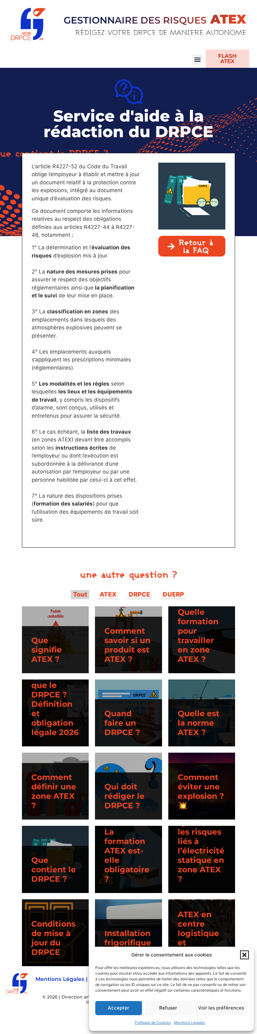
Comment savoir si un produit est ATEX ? (127, 645)
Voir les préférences (221, 1008)
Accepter (118, 1008)
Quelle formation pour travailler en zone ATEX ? (198, 635)
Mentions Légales (189, 1022)
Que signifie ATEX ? (46, 650)
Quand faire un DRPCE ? (122, 723)
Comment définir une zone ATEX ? (53, 791)
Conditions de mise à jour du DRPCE (53, 938)
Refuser (168, 1008)
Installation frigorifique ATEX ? (127, 942)
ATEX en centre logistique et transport (198, 933)
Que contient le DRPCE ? (53, 869)
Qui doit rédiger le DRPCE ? (124, 796)
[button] (244, 955)
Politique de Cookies (153, 1022)
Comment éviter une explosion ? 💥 (201, 791)
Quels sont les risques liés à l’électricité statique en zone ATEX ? (201, 851)
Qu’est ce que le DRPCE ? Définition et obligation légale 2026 (55, 704)
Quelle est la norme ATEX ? (198, 723)
